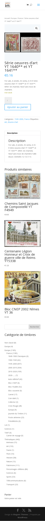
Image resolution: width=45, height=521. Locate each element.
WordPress (22, 517)
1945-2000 (19, 119)
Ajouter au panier (17, 107)
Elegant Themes (20, 514)
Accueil (7, 18)
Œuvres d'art (13, 122)
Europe (14, 18)
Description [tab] (12, 133)
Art (5, 122)
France (20, 18)
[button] (36, 28)
